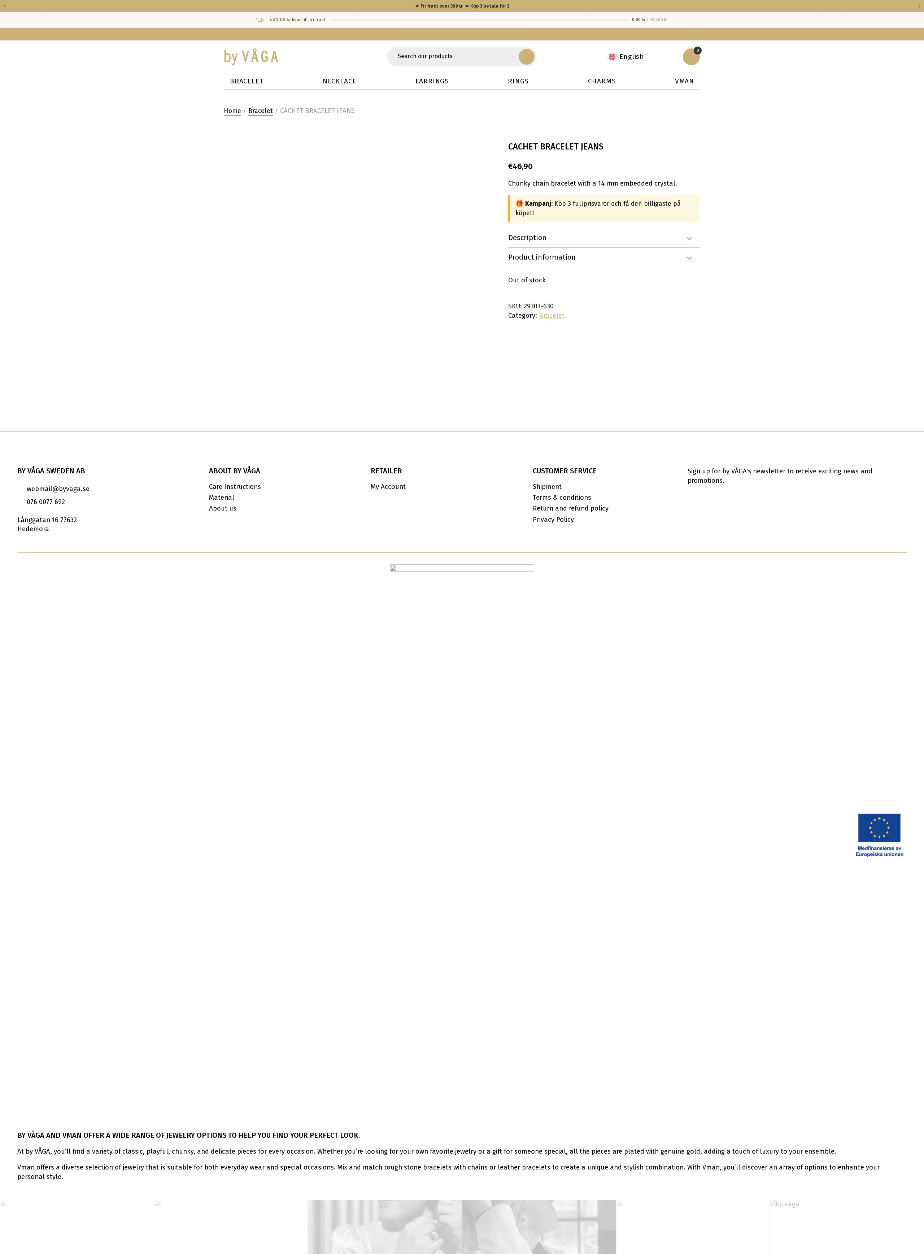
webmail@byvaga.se (58, 489)
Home (232, 111)
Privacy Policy (553, 520)
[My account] (667, 56)
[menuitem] (629, 57)
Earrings (432, 81)
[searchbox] (453, 56)
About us (222, 508)
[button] (527, 57)
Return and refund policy (571, 508)
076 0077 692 (46, 502)
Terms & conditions (562, 498)
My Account (388, 487)
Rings (518, 81)
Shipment (547, 487)
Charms (602, 81)
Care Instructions (235, 487)
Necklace (339, 81)
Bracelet (246, 81)
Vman (684, 81)
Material (221, 498)
